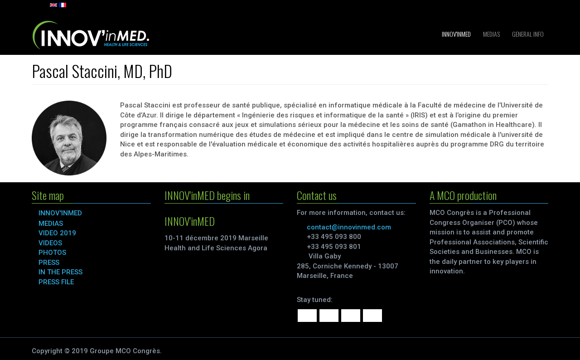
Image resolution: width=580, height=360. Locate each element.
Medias (491, 34)
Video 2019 (57, 233)
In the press (60, 272)
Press (49, 262)
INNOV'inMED (455, 34)
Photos (52, 252)
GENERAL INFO (527, 34)
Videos (50, 243)
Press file (56, 282)
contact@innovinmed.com (349, 227)
